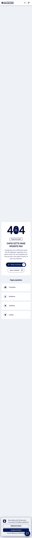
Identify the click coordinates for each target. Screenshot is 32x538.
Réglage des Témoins (16, 525)
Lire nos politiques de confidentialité (16, 533)
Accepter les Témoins (16, 530)
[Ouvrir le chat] (27, 533)
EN (25, 3)
